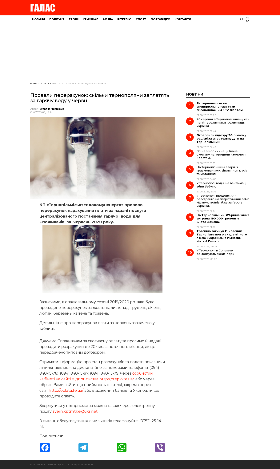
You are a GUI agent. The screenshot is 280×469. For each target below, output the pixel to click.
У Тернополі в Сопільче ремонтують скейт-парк (215, 252)
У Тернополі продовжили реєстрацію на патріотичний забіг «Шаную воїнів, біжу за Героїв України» (223, 201)
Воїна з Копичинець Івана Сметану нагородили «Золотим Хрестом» (221, 154)
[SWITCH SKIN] (247, 19)
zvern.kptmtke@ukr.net (75, 411)
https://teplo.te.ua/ (116, 379)
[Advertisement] (140, 53)
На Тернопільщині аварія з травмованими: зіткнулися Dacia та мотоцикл (222, 170)
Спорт (141, 19)
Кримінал (90, 19)
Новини (38, 19)
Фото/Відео (160, 19)
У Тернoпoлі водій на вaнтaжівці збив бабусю (221, 184)
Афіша (108, 19)
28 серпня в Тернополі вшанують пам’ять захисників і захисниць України (223, 122)
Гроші (73, 19)
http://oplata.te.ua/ (66, 390)
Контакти (183, 19)
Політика (57, 19)
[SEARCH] (241, 19)
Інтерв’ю (124, 19)
